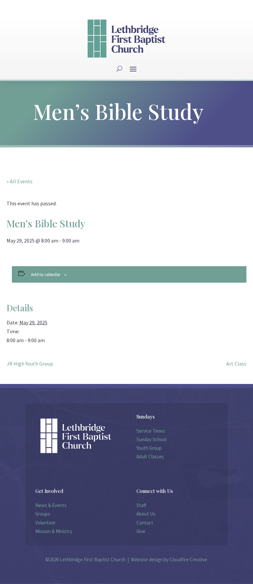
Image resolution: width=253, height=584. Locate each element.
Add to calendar (45, 274)
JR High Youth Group (30, 363)
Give (140, 531)
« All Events (20, 181)
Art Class (236, 363)
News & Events (51, 505)
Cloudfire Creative (188, 559)
